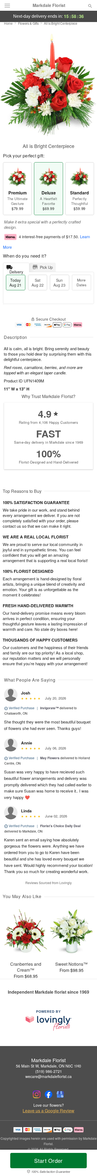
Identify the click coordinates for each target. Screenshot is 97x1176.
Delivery (16, 270)
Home (8, 23)
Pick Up (46, 267)
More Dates (81, 282)
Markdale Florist (49, 5)
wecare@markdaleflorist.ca (48, 1076)
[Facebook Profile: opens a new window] (48, 1094)
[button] (85, 1164)
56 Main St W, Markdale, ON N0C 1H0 (48, 1066)
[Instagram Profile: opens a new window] (36, 1094)
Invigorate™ (49, 707)
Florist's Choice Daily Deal (60, 825)
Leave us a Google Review (48, 1111)
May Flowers (50, 757)
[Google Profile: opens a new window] (60, 1094)
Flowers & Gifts (28, 23)
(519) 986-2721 (48, 1071)
